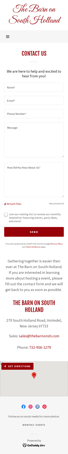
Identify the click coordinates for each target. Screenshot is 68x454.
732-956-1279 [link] (40, 347)
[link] (34, 15)
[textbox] (34, 87)
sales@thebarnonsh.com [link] (39, 335)
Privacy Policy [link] (57, 243)
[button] (7, 36)
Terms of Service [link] (33, 247)
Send (34, 232)
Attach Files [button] (14, 203)
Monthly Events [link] (34, 424)
